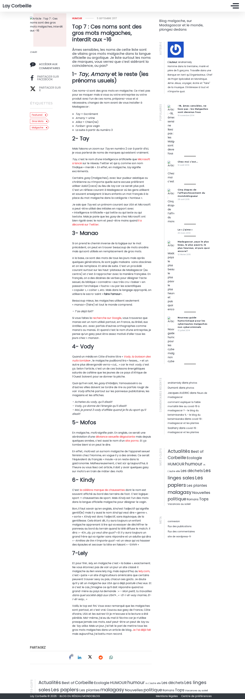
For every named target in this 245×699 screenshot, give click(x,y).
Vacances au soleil (179, 504)
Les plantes (197, 485)
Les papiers (65, 689)
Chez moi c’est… (188, 162)
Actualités (179, 451)
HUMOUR (176, 464)
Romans (192, 499)
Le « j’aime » (185, 229)
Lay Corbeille (17, 5)
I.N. (204, 465)
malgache (37, 127)
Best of (197, 451)
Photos (193, 382)
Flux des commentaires (181, 531)
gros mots (38, 121)
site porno (132, 441)
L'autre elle (174, 471)
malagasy (180, 492)
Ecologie (194, 457)
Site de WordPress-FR (179, 536)
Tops (203, 499)
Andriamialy (174, 382)
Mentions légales (167, 696)
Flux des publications (180, 526)
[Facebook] (70, 658)
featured (37, 115)
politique (177, 499)
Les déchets (192, 470)
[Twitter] (90, 658)
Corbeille (177, 458)
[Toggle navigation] (234, 5)
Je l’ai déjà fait (141, 630)
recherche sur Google (106, 318)
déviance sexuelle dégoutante (115, 437)
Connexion (174, 521)
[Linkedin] (79, 658)
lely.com (144, 571)
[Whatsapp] (111, 658)
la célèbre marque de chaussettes (102, 490)
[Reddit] (101, 658)
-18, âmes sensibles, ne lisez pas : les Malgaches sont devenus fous (193, 109)
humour (77, 18)
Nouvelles (201, 492)
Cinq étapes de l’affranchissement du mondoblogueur (191, 192)
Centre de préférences (196, 696)
